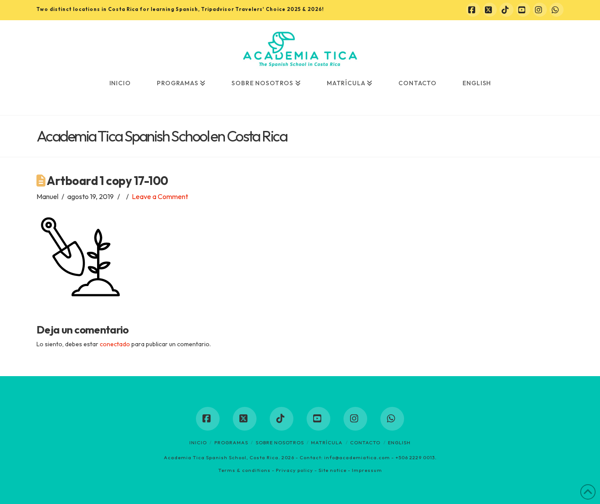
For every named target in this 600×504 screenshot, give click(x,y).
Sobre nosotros (280, 442)
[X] (490, 10)
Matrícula (327, 442)
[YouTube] (523, 10)
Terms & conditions (244, 470)
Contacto (365, 442)
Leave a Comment (160, 196)
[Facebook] (473, 10)
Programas (231, 442)
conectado (115, 344)
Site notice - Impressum (350, 470)
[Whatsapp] (556, 10)
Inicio (198, 442)
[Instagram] (540, 10)
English (399, 442)
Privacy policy (294, 470)
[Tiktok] (506, 10)
